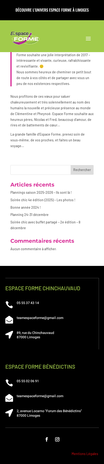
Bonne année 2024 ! (25, 207)
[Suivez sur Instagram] (57, 439)
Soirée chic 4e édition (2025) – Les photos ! (42, 200)
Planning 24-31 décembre (29, 215)
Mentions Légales (85, 454)
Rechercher (82, 170)
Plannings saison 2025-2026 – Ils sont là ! (41, 192)
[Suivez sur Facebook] (46, 439)
